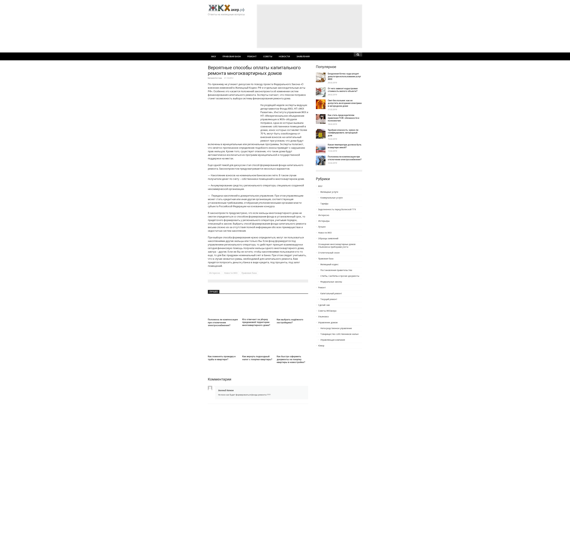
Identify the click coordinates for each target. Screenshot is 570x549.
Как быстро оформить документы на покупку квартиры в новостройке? (291, 359)
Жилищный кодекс (329, 264)
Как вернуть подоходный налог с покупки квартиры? (257, 358)
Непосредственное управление (336, 328)
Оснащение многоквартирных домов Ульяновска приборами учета (337, 245)
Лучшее (213, 291)
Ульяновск (323, 316)
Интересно (214, 273)
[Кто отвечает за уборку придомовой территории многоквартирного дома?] (258, 307)
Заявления (303, 56)
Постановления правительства (336, 270)
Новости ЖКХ (231, 273)
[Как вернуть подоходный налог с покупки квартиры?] (258, 344)
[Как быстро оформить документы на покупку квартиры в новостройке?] (292, 344)
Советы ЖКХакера (327, 310)
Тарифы (324, 203)
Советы (267, 56)
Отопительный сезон (329, 252)
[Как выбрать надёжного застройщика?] (292, 307)
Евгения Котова (215, 78)
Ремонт (252, 56)
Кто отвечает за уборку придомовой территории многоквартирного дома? (256, 322)
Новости (284, 56)
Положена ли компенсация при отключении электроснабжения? (223, 322)
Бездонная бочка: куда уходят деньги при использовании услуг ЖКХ (344, 76)
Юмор (321, 345)
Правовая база (232, 56)
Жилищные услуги (329, 192)
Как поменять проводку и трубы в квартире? (222, 358)
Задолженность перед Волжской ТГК (337, 209)
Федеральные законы (331, 281)
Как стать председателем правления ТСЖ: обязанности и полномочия (343, 118)
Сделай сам (324, 305)
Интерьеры (324, 221)
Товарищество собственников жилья (339, 334)
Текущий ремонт (328, 299)
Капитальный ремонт (331, 293)
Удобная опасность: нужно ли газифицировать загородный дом (343, 133)
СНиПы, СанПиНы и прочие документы (339, 276)
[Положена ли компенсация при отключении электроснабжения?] (223, 307)
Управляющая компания (332, 340)
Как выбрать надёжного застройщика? (290, 321)
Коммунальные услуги (331, 197)
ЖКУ (213, 56)
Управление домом (328, 322)
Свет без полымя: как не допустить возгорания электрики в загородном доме (345, 103)
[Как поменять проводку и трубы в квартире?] (223, 344)
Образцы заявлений (328, 238)
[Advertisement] (309, 26)
